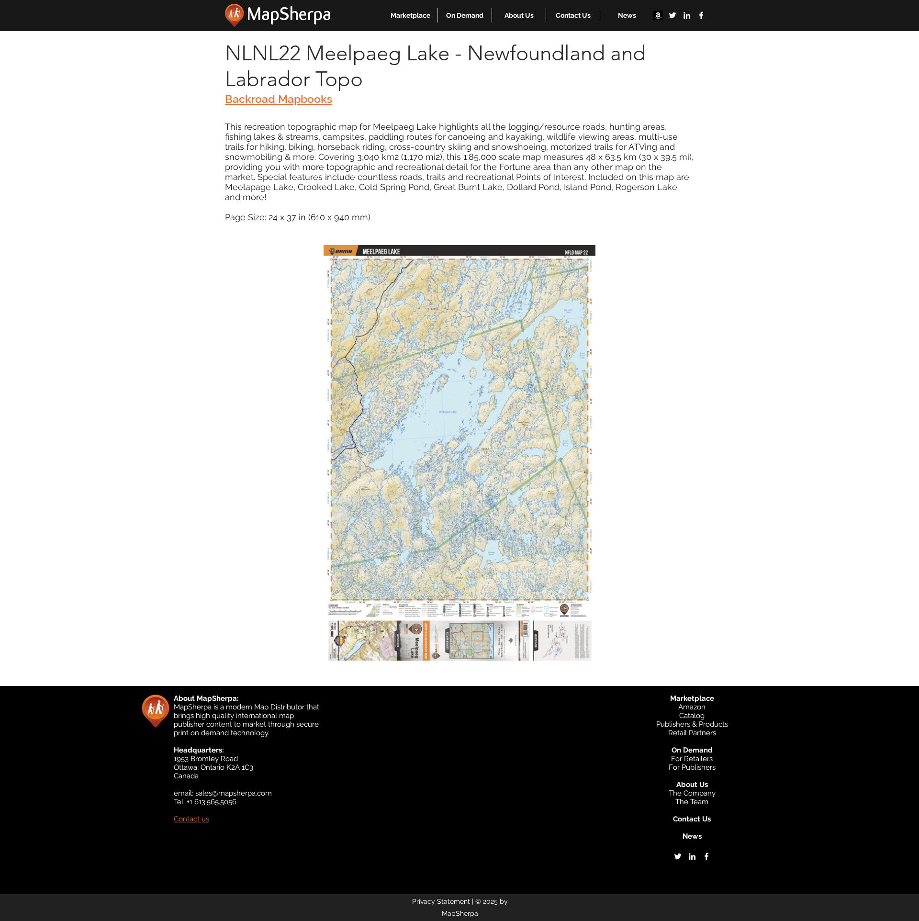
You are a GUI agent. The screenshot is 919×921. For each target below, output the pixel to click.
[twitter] (672, 15)
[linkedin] (687, 15)
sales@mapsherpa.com (233, 793)
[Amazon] (658, 15)
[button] (410, 15)
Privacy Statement (441, 901)
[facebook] (701, 15)
